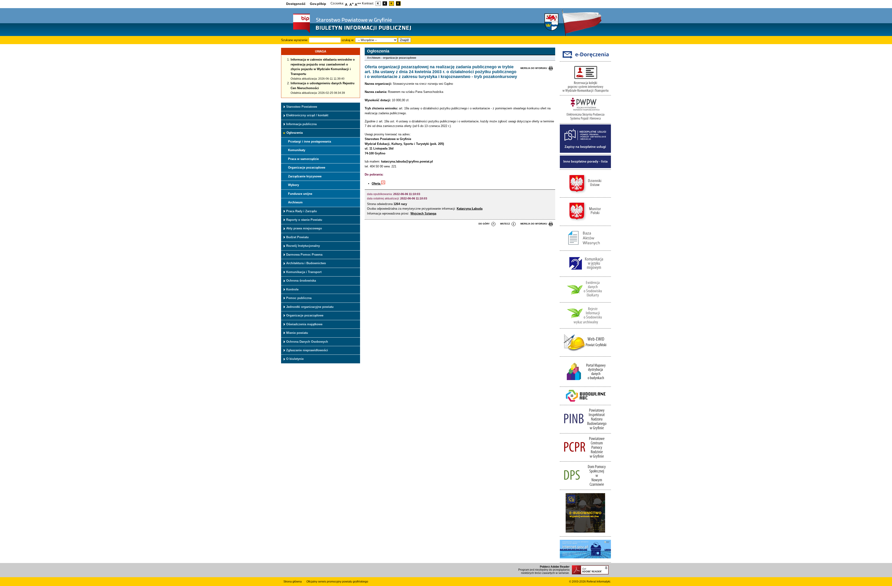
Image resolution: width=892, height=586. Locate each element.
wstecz (505, 223)
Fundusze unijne (300, 193)
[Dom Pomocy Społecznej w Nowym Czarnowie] (585, 487)
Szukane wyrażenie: (294, 40)
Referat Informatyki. (599, 581)
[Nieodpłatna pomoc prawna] (585, 151)
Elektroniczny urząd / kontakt (307, 115)
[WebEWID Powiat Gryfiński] (585, 354)
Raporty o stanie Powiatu (304, 219)
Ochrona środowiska (301, 280)
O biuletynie (295, 359)
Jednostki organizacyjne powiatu (310, 307)
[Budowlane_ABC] (585, 402)
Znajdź (404, 40)
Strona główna (292, 581)
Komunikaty (296, 150)
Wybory (293, 185)
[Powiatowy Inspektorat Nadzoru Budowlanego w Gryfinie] (585, 430)
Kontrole (292, 289)
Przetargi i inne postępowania (309, 141)
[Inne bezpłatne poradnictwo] (585, 167)
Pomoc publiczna (299, 298)
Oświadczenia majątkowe (304, 324)
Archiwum (295, 202)
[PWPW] (585, 121)
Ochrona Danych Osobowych (307, 341)
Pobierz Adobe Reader (555, 566)
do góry (484, 223)
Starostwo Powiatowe (301, 106)
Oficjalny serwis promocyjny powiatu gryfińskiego (337, 581)
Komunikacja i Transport (303, 272)
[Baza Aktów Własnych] (585, 248)
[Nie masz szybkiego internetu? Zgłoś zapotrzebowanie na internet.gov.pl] (585, 559)
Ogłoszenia (294, 132)
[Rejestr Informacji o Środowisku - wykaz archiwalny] (585, 325)
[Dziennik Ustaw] (585, 195)
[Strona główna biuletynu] (347, 32)
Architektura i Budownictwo (306, 263)
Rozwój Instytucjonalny (303, 245)
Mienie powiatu (297, 333)
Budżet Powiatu (297, 237)
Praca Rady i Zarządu (301, 211)
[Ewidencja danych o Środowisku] (585, 300)
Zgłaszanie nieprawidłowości (307, 350)
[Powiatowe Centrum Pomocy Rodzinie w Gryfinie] (585, 459)
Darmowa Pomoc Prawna (304, 254)
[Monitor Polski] (585, 223)
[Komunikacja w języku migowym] (585, 274)
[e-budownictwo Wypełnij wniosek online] (585, 534)
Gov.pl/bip (318, 4)
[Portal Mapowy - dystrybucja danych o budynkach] (585, 384)
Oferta (376, 183)
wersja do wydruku (533, 68)
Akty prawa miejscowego (304, 228)
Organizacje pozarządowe (306, 167)
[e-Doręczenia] (585, 59)
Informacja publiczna (301, 124)
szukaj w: (347, 40)
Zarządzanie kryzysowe (304, 176)
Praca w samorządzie (303, 159)
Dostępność (295, 4)
